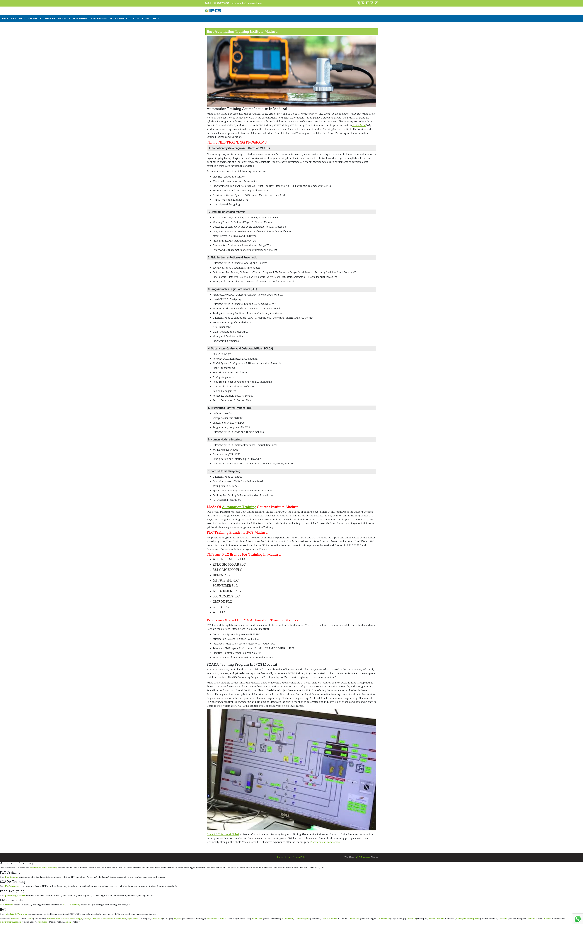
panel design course (15, 895)
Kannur (531, 918)
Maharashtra (53, 918)
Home (5, 18)
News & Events (118, 18)
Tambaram (257, 918)
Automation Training (239, 507)
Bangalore (156, 918)
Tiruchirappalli (302, 918)
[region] (291, 71)
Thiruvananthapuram (10, 921)
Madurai (333, 918)
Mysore (178, 918)
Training (33, 18)
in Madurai (359, 125)
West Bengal (76, 918)
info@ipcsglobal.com (251, 3)
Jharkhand (121, 918)
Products (64, 18)
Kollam (547, 918)
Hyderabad (132, 918)
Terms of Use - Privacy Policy (291, 857)
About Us (16, 18)
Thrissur (502, 918)
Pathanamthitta (436, 918)
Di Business (364, 857)
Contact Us (149, 18)
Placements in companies (325, 842)
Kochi (68, 921)
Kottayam (461, 918)
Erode (324, 918)
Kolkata (65, 918)
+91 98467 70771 (220, 3)
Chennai (222, 918)
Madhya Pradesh (91, 918)
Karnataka (212, 918)
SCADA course (12, 886)
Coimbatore (384, 918)
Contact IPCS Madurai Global (223, 834)
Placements (80, 18)
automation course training (43, 867)
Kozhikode (43, 921)
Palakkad (411, 918)
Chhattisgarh (108, 918)
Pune (30, 918)
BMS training (6, 904)
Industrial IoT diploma (16, 914)
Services (49, 18)
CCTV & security (71, 904)
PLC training (11, 877)
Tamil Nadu (287, 918)
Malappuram (473, 918)
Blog (136, 18)
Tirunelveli (354, 918)
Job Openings (98, 18)
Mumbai (15, 918)
